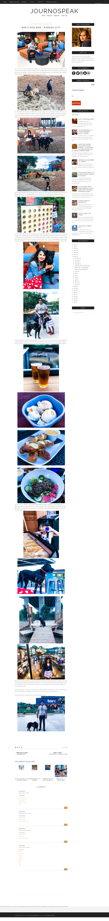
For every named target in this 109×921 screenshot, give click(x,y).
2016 (75, 288)
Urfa (20, 862)
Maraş (20, 855)
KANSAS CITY (43, 24)
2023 (75, 246)
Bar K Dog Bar (18, 68)
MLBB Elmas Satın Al (24, 838)
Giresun (20, 857)
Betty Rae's (33, 506)
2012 (75, 296)
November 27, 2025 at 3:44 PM (25, 813)
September (77, 264)
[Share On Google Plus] (19, 747)
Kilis (20, 864)
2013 (75, 294)
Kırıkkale (21, 853)
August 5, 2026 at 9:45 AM (24, 847)
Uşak (20, 865)
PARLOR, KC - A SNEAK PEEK (82, 267)
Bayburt (21, 860)
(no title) (75, 115)
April (76, 279)
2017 (75, 286)
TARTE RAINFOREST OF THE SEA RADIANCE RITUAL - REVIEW (85, 132)
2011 (75, 298)
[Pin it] (21, 747)
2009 (75, 302)
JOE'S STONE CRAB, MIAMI (86, 119)
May (76, 277)
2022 (75, 248)
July (76, 273)
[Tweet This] (15, 747)
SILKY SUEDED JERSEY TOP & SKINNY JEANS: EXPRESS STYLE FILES (86, 174)
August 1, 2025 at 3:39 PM (24, 793)
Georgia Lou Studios (42, 915)
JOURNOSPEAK (54, 11)
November (77, 260)
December (77, 258)
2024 (75, 244)
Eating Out (34, 24)
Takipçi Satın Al (22, 834)
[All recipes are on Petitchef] (76, 105)
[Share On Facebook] (17, 747)
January (76, 284)
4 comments (64, 747)
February (77, 283)
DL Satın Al (21, 836)
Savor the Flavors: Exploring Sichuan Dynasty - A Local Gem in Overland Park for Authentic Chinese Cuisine (82, 147)
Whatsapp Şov (22, 819)
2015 (75, 290)
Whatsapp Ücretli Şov (24, 821)
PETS (49, 24)
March (76, 281)
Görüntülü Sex (22, 817)
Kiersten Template (29, 915)
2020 (75, 252)
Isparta (20, 858)
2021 (75, 250)
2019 (75, 254)
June (76, 275)
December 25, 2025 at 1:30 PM (24, 830)
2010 (75, 300)
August (76, 271)
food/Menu (19, 504)
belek (20, 804)
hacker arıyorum (23, 799)
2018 (75, 256)
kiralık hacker (22, 797)
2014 (75, 292)
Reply (66, 807)
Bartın (20, 851)
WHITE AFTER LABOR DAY (81, 269)
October (77, 262)
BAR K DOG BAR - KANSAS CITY (82, 265)
